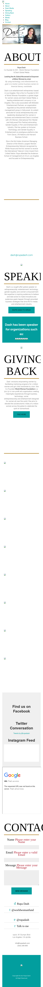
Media (7, 17)
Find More (21, 414)
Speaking (8, 10)
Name (21, 841)
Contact (8, 22)
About (7, 6)
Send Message (21, 891)
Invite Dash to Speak (21, 310)
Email (21, 853)
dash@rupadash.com (21, 255)
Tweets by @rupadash (21, 733)
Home (7, 3)
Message (21, 866)
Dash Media (9, 8)
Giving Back (9, 13)
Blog (6, 20)
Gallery (7, 15)
